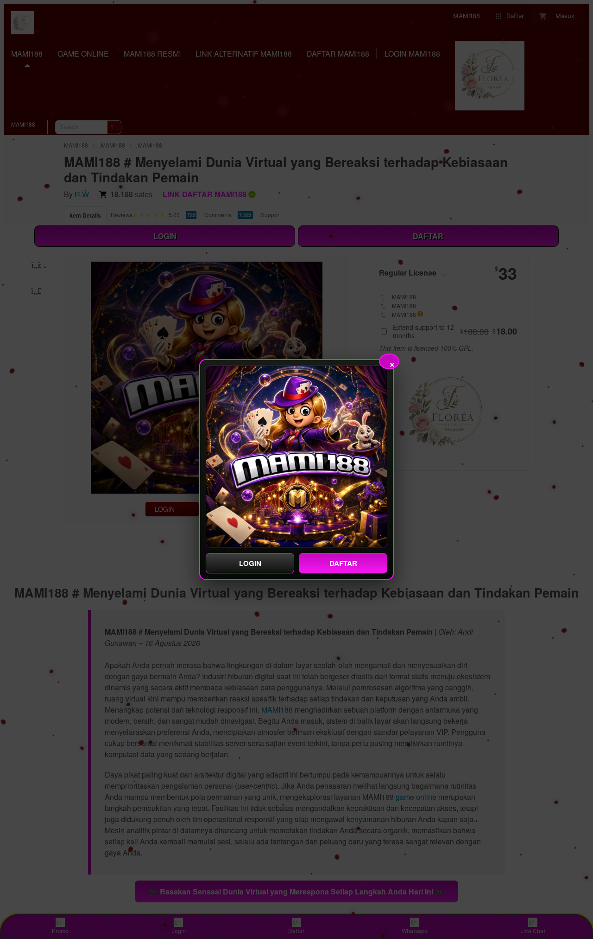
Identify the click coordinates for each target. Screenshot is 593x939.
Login (250, 563)
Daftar (343, 563)
